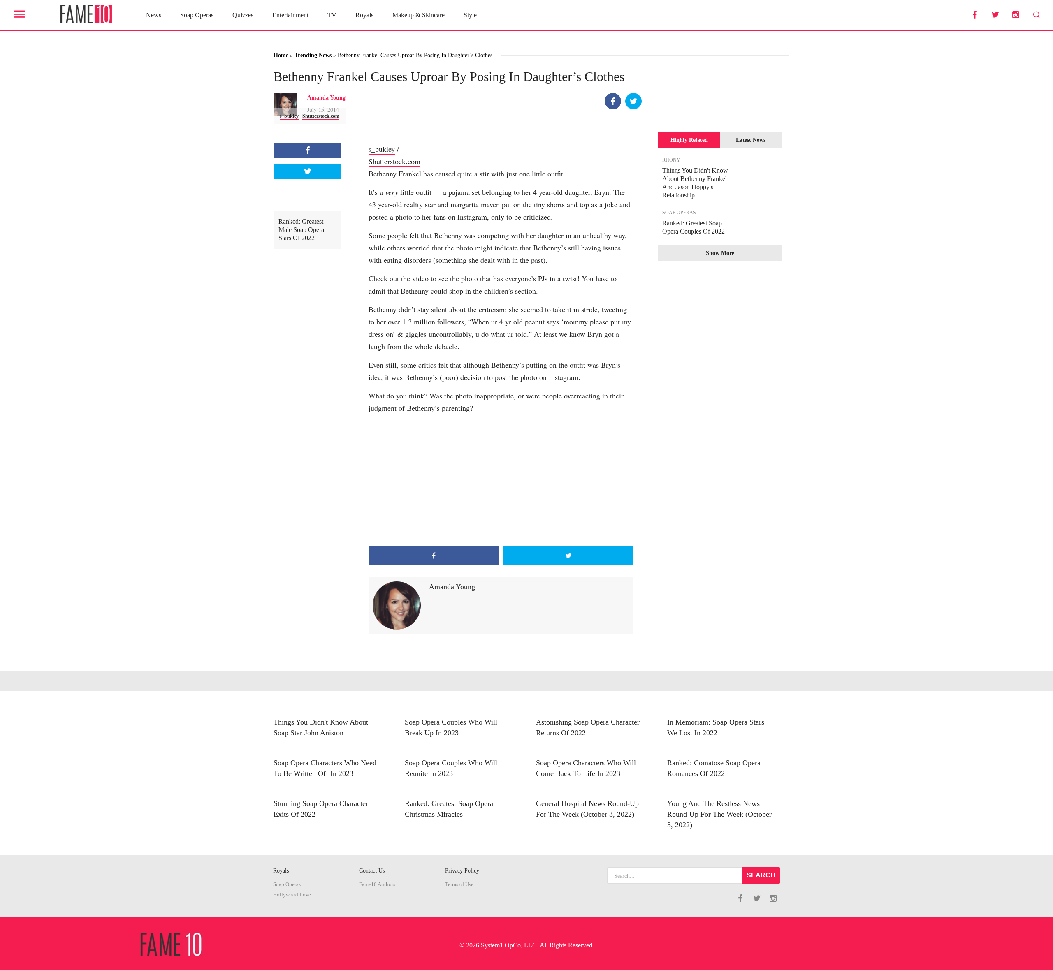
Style (470, 15)
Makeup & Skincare (418, 15)
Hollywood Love (292, 895)
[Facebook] (613, 101)
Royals (364, 15)
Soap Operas (196, 15)
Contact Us (372, 871)
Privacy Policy (462, 871)
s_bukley (289, 116)
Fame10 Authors (377, 884)
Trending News (313, 55)
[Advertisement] (501, 479)
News (153, 15)
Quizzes (242, 15)
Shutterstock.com (320, 116)
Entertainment (290, 15)
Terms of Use (459, 884)
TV (331, 15)
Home (281, 55)
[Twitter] (633, 101)
